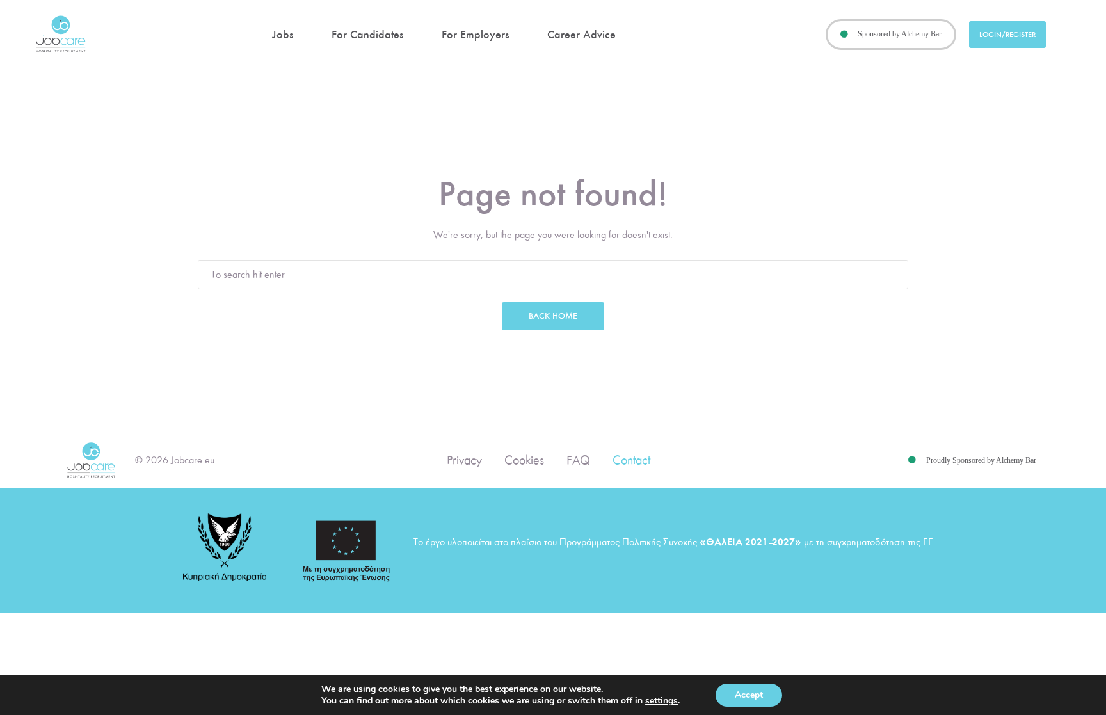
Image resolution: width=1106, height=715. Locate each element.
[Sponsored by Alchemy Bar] (844, 34)
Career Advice (581, 35)
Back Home (553, 315)
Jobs (282, 35)
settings (661, 701)
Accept (749, 695)
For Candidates (367, 35)
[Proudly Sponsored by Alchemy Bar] (912, 460)
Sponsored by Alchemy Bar (900, 33)
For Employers (475, 35)
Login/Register (1007, 34)
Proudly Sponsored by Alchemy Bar (981, 460)
